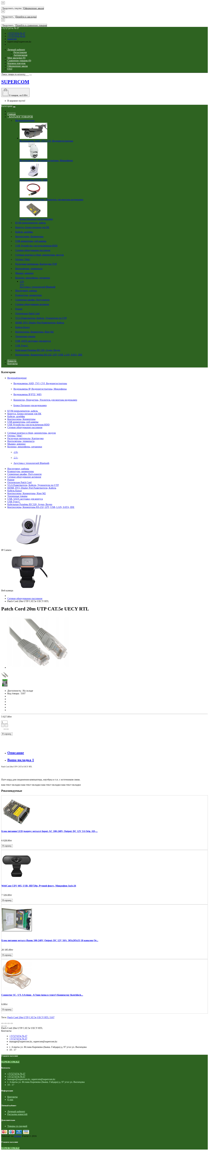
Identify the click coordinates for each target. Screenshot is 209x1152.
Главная (11, 114)
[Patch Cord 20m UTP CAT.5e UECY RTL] (38, 667)
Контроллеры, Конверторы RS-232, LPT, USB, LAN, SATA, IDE (48, 354)
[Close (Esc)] (2, 1023)
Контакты (12, 363)
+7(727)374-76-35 (16, 36)
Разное (18, 309)
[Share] (5, 1023)
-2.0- (22, 281)
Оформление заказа (33, 8)
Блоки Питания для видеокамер (36, 219)
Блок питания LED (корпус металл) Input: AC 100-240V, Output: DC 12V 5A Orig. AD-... (49, 831)
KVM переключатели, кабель (30, 222)
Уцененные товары (25, 336)
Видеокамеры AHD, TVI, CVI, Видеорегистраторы (46, 141)
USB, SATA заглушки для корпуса (33, 341)
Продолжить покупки (12, 8)
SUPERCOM (15, 81)
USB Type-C (21, 345)
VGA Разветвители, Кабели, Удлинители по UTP (41, 318)
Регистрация (20, 52)
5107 (52, 1017)
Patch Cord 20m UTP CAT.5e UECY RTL (28, 1017)
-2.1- (22, 284)
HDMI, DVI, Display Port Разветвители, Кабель (39, 322)
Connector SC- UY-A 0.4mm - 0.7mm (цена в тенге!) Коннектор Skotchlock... (42, 995)
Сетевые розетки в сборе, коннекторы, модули (39, 255)
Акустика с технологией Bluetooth (37, 287)
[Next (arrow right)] (5, 1026)
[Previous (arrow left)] (2, 1026)
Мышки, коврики (24, 273)
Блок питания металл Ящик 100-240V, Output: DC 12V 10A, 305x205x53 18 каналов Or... (49, 940)
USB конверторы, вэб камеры (30, 241)
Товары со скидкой (17, 1126)
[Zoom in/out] (11, 1023)
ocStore (17, 1136)
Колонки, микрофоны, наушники (32, 277)
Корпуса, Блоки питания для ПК (32, 227)
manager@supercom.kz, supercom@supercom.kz (33, 1041)
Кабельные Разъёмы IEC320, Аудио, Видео (37, 350)
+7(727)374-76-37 (16, 33)
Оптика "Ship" (22, 259)
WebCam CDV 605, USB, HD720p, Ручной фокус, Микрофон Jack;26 (38, 885)
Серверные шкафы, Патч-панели (32, 299)
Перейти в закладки (26, 16)
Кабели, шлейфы (24, 232)
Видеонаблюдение (25, 120)
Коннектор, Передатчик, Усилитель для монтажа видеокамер (51, 199)
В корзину (6, 734)
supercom (12, 39)
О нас (10, 1099)
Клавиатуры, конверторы (28, 295)
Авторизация (20, 55)
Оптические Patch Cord (27, 313)
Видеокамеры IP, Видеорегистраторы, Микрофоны (46, 160)
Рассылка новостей (17, 1114)
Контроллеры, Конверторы (29, 236)
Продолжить (8, 17)
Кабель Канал (22, 327)
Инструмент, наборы (26, 290)
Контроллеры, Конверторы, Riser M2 (34, 331)
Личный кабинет (16, 1111)
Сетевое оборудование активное (32, 304)
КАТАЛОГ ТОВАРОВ (20, 116)
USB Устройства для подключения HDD (36, 245)
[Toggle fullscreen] (8, 1023)
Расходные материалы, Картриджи (36, 264)
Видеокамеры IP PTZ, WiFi (34, 180)
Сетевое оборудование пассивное (32, 250)
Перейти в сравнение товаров (31, 25)
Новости (11, 361)
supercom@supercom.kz (19, 41)
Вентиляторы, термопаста (28, 268)
